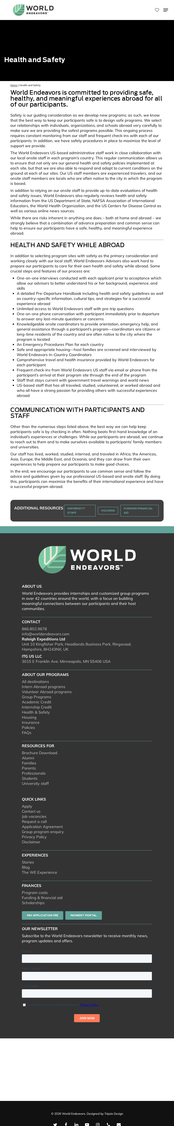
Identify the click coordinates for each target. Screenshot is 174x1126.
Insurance (30, 722)
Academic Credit (36, 702)
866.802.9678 (34, 628)
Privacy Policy (34, 836)
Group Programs (36, 696)
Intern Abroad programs (43, 686)
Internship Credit (37, 707)
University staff (35, 783)
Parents (29, 768)
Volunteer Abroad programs (47, 691)
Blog (26, 867)
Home (14, 85)
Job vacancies (34, 816)
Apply (27, 806)
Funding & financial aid (42, 897)
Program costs (35, 892)
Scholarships (33, 902)
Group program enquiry (43, 831)
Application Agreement (42, 826)
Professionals (34, 773)
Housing (29, 717)
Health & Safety (36, 712)
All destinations (35, 681)
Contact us (31, 811)
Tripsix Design (113, 1114)
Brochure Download (39, 752)
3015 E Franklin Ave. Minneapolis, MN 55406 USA (66, 661)
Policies (28, 727)
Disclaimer (31, 842)
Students (30, 778)
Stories (28, 862)
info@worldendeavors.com (45, 633)
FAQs (26, 732)
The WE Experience (39, 872)
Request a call (34, 821)
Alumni (28, 757)
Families (29, 763)
